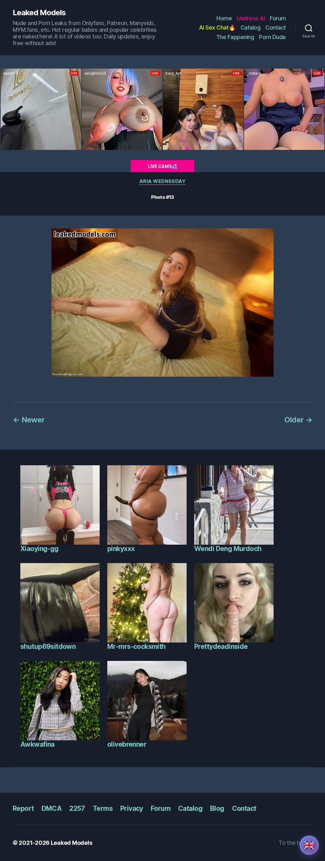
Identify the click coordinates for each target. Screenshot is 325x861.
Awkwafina (37, 744)
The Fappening (235, 37)
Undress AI (251, 18)
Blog (217, 808)
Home (224, 18)
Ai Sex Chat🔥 (217, 27)
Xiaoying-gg (39, 549)
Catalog (251, 27)
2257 (77, 808)
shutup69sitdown (48, 646)
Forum (278, 18)
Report (23, 808)
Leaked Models (39, 13)
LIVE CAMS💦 (162, 166)
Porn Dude (272, 37)
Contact (275, 27)
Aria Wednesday (162, 181)
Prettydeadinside (221, 646)
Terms (103, 808)
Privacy (131, 808)
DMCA (52, 808)
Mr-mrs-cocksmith (136, 646)
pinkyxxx (121, 549)
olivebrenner (126, 744)
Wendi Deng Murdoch (228, 549)
